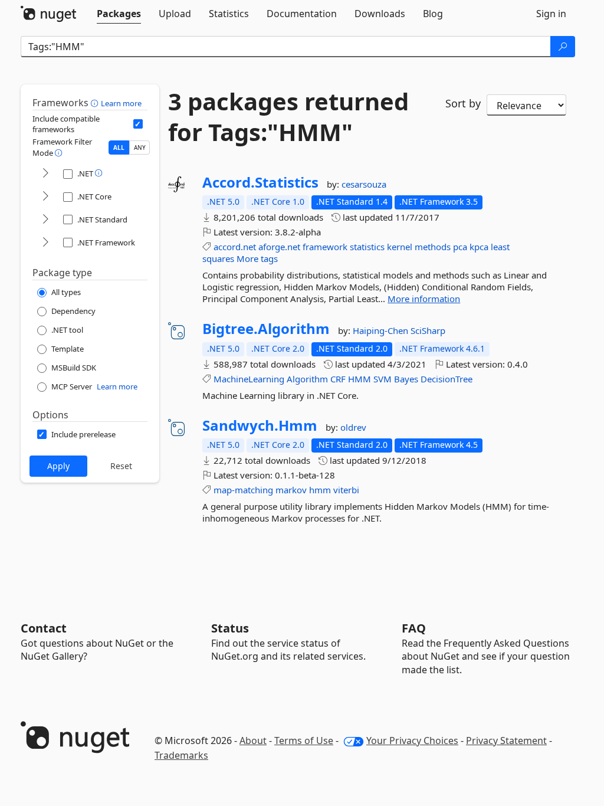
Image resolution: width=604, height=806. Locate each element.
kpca (479, 247)
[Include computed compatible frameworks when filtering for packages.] (138, 123)
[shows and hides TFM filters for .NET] (45, 173)
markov (291, 490)
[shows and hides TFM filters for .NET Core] (45, 196)
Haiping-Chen (382, 330)
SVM (382, 379)
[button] (96, 102)
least (500, 247)
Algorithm (307, 379)
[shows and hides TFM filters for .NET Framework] (45, 242)
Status (230, 628)
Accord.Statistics (260, 182)
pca (460, 247)
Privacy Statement (506, 740)
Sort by (463, 103)
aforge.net (279, 247)
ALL (118, 147)
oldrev (353, 427)
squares (218, 258)
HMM (359, 379)
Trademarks (181, 755)
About (253, 740)
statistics (367, 247)
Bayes (406, 379)
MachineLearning (249, 379)
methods (433, 247)
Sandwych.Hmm (259, 425)
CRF (338, 379)
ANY (140, 147)
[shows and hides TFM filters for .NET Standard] (45, 219)
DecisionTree (446, 379)
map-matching (243, 490)
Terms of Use (303, 740)
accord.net (235, 247)
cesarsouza (364, 184)
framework (325, 247)
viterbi (346, 490)
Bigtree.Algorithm (266, 328)
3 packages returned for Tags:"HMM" (288, 117)
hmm (320, 490)
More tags (257, 258)
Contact (44, 628)
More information (424, 298)
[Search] (562, 46)
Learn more (121, 103)
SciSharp (428, 330)
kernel (399, 247)
